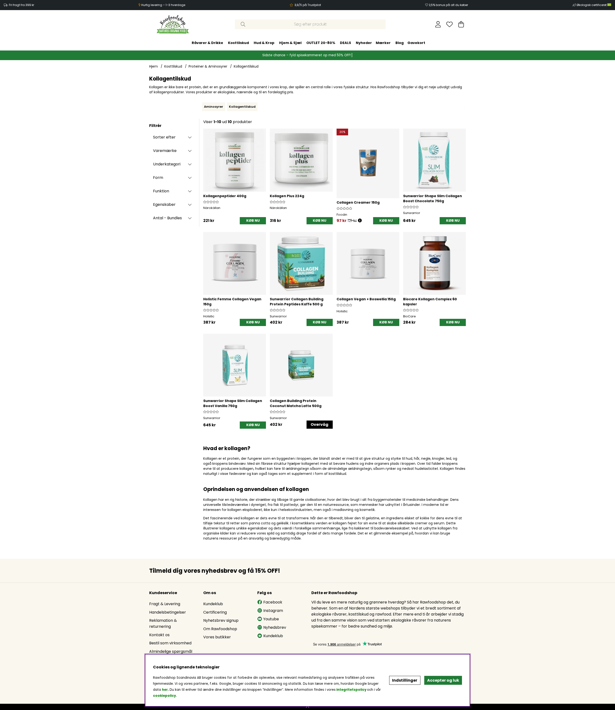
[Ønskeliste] (449, 24)
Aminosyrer (213, 106)
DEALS (345, 42)
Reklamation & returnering (163, 623)
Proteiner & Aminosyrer (208, 66)
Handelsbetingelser (167, 612)
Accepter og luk (443, 680)
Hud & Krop (264, 42)
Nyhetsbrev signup (221, 620)
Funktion (161, 191)
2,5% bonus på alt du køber (448, 5)
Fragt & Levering (164, 604)
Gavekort (416, 42)
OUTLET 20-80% (320, 42)
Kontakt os (159, 635)
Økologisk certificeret (592, 5)
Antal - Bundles (167, 218)
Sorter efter (164, 137)
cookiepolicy (164, 695)
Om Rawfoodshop (220, 629)
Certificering (215, 612)
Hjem (153, 66)
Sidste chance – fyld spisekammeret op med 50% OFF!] (307, 55)
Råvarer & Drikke (207, 42)
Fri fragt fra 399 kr (21, 5)
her (165, 689)
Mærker (383, 42)
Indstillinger (404, 680)
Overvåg (319, 424)
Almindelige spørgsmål (170, 651)
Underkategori (166, 164)
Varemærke (165, 150)
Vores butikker (217, 637)
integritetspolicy (351, 689)
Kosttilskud (238, 42)
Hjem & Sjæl (290, 42)
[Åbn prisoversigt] (360, 221)
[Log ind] (438, 24)
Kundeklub (213, 604)
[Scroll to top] (307, 707)
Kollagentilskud (246, 66)
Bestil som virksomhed (170, 643)
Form (158, 177)
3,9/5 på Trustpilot (308, 5)
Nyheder (364, 42)
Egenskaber (164, 204)
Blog (399, 42)
